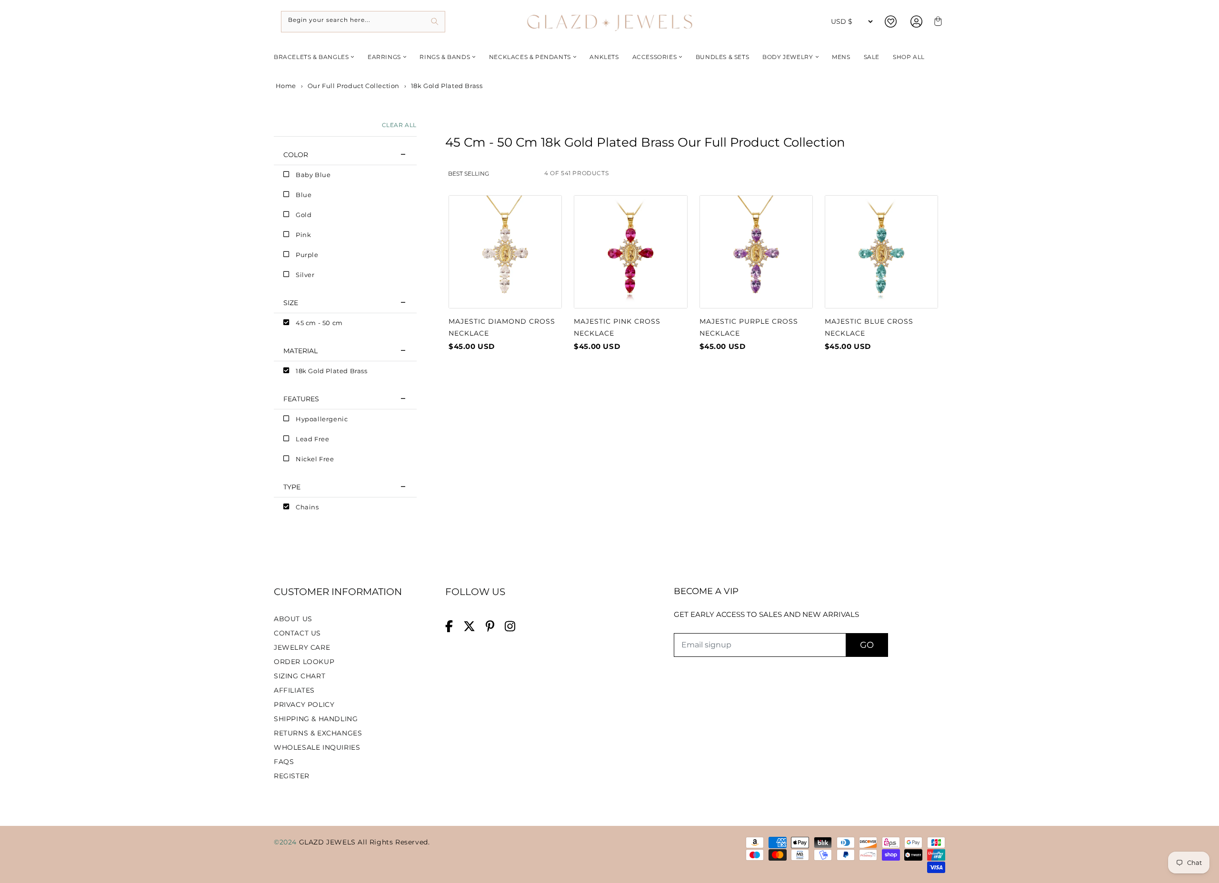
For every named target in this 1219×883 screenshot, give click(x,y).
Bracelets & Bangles (311, 56)
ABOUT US (293, 619)
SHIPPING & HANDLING (316, 718)
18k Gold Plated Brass (332, 371)
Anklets (604, 56)
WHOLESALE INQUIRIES (317, 747)
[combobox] (363, 21)
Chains (307, 507)
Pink (303, 234)
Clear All (399, 125)
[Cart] (936, 21)
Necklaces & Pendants (530, 56)
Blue (303, 194)
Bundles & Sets (722, 56)
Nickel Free (315, 459)
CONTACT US (297, 633)
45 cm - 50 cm (319, 323)
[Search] (434, 21)
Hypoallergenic (322, 419)
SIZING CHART (299, 676)
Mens (841, 56)
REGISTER (292, 776)
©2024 (286, 842)
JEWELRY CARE (302, 647)
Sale (871, 56)
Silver (305, 274)
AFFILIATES (294, 690)
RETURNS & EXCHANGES (318, 733)
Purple (307, 254)
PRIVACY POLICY (304, 704)
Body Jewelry (787, 56)
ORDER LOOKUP (304, 661)
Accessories (654, 56)
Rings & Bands (445, 56)
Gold (303, 214)
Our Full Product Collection (354, 85)
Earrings (384, 56)
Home (285, 85)
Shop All (909, 56)
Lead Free (312, 439)
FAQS (284, 761)
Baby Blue (313, 175)
